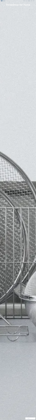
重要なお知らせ (29, 418)
